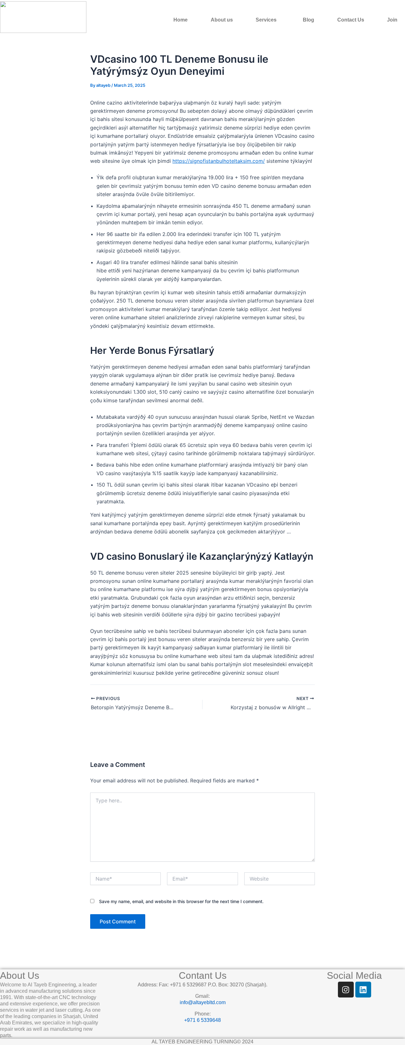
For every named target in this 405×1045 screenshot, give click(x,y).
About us (222, 19)
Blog (308, 19)
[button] (267, 20)
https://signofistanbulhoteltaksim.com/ (218, 161)
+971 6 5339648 (202, 1020)
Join (392, 19)
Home (180, 19)
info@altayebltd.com (203, 1002)
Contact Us (350, 19)
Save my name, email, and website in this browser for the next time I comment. (181, 901)
